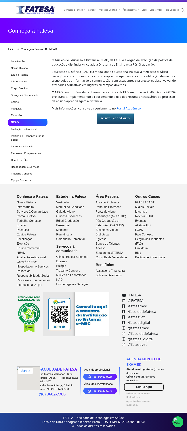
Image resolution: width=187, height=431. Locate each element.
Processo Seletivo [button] (108, 9)
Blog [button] (144, 9)
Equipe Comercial (21, 180)
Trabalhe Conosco (21, 173)
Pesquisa (16, 108)
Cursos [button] (92, 9)
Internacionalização (22, 146)
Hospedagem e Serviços (25, 166)
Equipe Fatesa (19, 74)
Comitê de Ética (20, 160)
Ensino (15, 101)
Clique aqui (144, 387)
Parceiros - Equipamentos (26, 153)
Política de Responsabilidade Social (27, 137)
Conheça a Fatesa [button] (73, 9)
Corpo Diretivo (19, 88)
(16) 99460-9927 (102, 376)
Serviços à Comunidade (25, 95)
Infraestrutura (19, 81)
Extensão (16, 115)
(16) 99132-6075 (102, 390)
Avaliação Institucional (24, 129)
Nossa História (19, 67)
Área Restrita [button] (130, 9)
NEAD (15, 122)
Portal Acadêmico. (129, 108)
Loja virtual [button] (156, 9)
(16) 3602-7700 (52, 394)
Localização (18, 61)
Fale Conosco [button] (172, 9)
